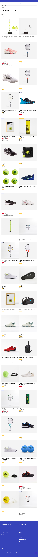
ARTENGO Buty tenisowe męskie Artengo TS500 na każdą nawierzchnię (27, 384)
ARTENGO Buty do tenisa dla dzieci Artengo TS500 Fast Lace (27, 187)
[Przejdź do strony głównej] (18, 3)
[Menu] (2, 3)
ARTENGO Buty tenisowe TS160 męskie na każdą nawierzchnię (9, 86)
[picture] (10, 26)
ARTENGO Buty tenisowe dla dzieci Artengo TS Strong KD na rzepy (10, 333)
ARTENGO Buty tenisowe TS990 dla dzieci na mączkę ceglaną (27, 484)
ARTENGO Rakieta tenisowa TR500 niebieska (26, 59)
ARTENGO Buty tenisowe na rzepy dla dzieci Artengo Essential (10, 285)
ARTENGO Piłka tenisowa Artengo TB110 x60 (8, 309)
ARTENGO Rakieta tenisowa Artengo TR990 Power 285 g (27, 86)
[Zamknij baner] (36, 0)
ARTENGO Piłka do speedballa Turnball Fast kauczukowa (8, 384)
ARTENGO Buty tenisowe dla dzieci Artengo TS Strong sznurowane (27, 333)
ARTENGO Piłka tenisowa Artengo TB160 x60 (8, 136)
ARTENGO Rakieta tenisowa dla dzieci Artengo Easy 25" (10, 260)
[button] (25, 387)
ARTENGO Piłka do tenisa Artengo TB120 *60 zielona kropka (10, 187)
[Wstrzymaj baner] (34, 0)
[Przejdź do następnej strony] (21, 518)
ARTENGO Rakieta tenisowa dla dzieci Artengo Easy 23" (10, 408)
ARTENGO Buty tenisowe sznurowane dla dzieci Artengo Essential (26, 434)
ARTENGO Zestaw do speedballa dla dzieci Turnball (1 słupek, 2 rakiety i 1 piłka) (10, 37)
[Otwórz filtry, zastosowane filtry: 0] (2, 14)
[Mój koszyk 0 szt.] (36, 3)
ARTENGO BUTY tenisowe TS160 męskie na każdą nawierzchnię (9, 162)
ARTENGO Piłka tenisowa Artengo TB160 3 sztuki (26, 136)
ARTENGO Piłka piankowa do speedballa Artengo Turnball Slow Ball (9, 509)
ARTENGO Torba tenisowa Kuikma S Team (25, 284)
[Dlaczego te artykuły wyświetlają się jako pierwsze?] (1, 16)
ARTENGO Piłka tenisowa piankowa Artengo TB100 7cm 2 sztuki (27, 459)
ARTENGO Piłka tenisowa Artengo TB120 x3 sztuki (26, 408)
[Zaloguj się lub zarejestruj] (34, 3)
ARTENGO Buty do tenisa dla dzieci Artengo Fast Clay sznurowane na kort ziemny (10, 211)
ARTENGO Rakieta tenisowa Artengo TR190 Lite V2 (9, 110)
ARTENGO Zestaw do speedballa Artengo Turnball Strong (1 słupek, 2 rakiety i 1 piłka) (27, 37)
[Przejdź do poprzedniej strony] (16, 518)
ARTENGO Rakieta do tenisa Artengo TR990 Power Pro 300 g (27, 261)
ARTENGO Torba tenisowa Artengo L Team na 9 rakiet (27, 309)
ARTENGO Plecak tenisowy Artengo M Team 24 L (26, 357)
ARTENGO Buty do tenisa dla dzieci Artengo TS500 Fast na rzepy (10, 60)
